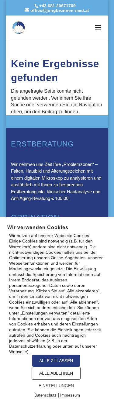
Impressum (70, 395)
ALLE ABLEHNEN (56, 373)
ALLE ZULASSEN (56, 360)
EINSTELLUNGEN (56, 385)
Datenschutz (45, 395)
